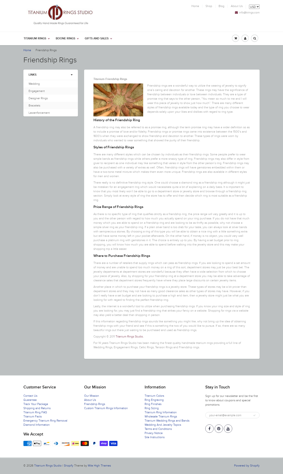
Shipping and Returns (37, 408)
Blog (221, 6)
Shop (209, 6)
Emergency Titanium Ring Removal (45, 420)
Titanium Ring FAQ (35, 412)
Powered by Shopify (247, 465)
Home (195, 6)
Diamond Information (36, 425)
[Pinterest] (219, 428)
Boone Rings (65, 38)
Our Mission (91, 396)
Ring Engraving (154, 400)
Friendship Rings (94, 404)
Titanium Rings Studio (129, 336)
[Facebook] (209, 428)
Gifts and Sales (97, 38)
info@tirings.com (249, 12)
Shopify (68, 465)
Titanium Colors (154, 396)
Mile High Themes (99, 465)
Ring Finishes (153, 404)
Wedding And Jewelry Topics (163, 425)
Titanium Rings (35, 38)
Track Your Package (35, 404)
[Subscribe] (254, 415)
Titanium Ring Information (161, 412)
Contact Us (30, 396)
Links (32, 74)
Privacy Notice (154, 433)
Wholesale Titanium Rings (161, 416)
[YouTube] (228, 428)
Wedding (34, 84)
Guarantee (30, 400)
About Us (237, 6)
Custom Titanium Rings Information (106, 408)
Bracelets (34, 105)
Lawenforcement (39, 113)
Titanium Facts (32, 416)
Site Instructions (154, 437)
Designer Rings (38, 98)
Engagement (37, 91)
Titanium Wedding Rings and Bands (167, 420)
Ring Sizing (152, 408)
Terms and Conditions (158, 429)
